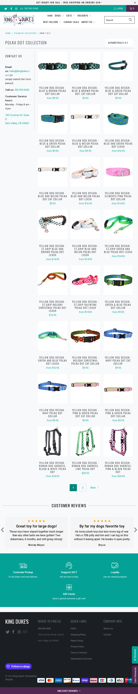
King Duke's (18, 676)
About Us (108, 628)
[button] (69, 690)
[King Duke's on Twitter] (5, 8)
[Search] (130, 20)
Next (93, 487)
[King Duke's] (18, 20)
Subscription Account (81, 658)
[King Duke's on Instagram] (16, 8)
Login (120, 8)
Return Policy (77, 640)
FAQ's (73, 628)
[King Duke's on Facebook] (10, 8)
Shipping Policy (78, 634)
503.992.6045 (31, 8)
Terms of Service (79, 652)
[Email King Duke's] (21, 8)
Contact (107, 634)
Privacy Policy (77, 646)
